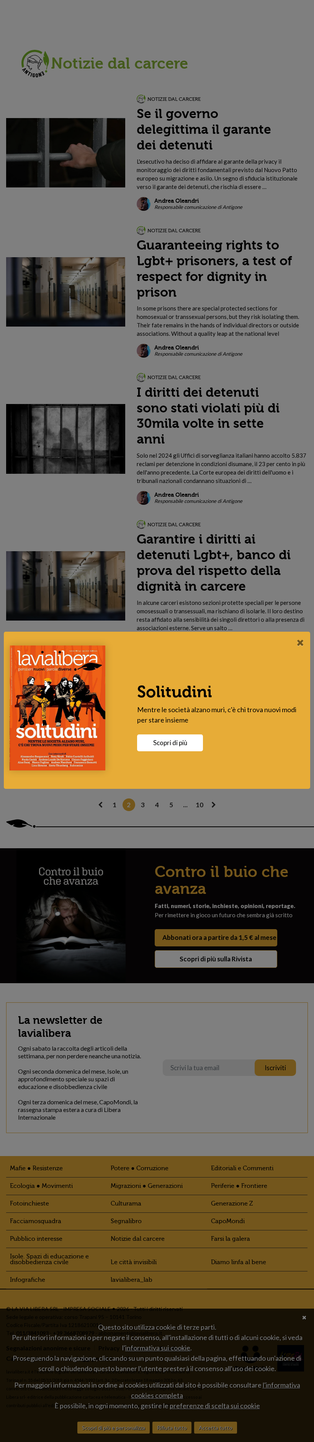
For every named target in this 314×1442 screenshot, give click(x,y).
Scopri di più (170, 743)
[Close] (300, 642)
